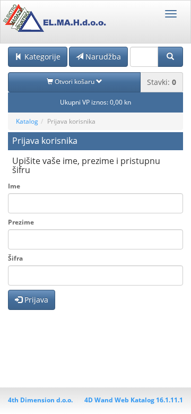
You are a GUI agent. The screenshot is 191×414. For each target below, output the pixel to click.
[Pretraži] (170, 57)
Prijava (35, 300)
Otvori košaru (74, 81)
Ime (14, 186)
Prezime (21, 222)
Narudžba (102, 56)
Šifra (15, 258)
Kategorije (41, 56)
